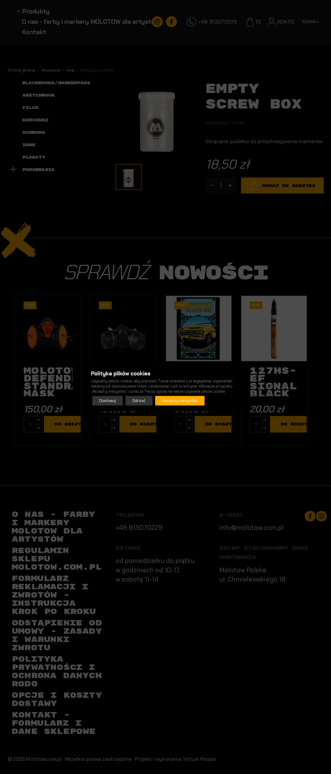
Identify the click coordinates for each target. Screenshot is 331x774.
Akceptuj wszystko (180, 401)
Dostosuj (107, 401)
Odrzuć (139, 401)
